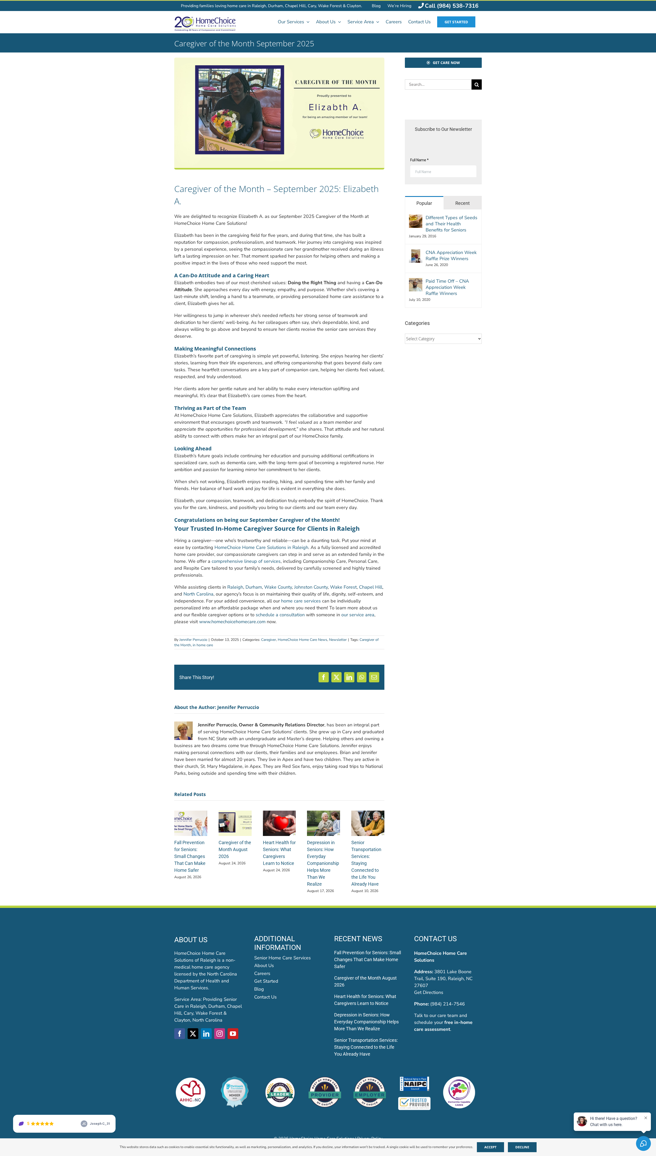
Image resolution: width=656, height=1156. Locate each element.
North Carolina (198, 594)
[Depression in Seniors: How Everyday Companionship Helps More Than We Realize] (323, 814)
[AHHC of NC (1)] (190, 1078)
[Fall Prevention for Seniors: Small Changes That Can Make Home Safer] (190, 814)
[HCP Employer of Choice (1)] (369, 1078)
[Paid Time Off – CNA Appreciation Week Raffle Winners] (415, 281)
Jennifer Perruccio (193, 639)
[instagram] (219, 1033)
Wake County (278, 587)
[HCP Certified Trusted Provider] (414, 1099)
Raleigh (235, 587)
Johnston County (311, 587)
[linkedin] (206, 1033)
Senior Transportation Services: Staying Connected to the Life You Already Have (366, 863)
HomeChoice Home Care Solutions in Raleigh (261, 547)
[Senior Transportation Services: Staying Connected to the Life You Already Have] (367, 814)
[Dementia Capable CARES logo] (459, 1078)
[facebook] (179, 1033)
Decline (522, 1147)
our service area (357, 615)
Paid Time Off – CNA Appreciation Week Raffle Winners (447, 287)
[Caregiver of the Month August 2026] (235, 814)
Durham (253, 587)
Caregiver (268, 639)
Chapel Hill (370, 587)
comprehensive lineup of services (246, 561)
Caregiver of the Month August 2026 (235, 849)
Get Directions (428, 992)
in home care (203, 645)
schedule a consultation (280, 615)
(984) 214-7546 (447, 1004)
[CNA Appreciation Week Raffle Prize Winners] (415, 253)
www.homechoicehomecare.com (232, 622)
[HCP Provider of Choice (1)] (325, 1078)
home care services (301, 601)
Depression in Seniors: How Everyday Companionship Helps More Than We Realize (323, 863)
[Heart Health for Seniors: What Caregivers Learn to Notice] (279, 814)
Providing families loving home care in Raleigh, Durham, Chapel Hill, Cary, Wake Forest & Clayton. (271, 6)
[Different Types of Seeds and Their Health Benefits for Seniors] (415, 218)
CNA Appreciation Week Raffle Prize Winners (451, 255)
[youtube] (233, 1033)
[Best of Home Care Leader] (280, 1078)
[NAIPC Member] (414, 1078)
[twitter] (193, 1033)
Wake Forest (343, 587)
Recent (462, 203)
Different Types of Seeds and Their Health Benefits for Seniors (451, 224)
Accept (490, 1147)
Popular (424, 203)
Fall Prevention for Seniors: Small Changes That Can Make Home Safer (190, 856)
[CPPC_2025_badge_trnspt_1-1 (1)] (235, 1078)
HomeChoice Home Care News (302, 639)
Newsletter (338, 639)
